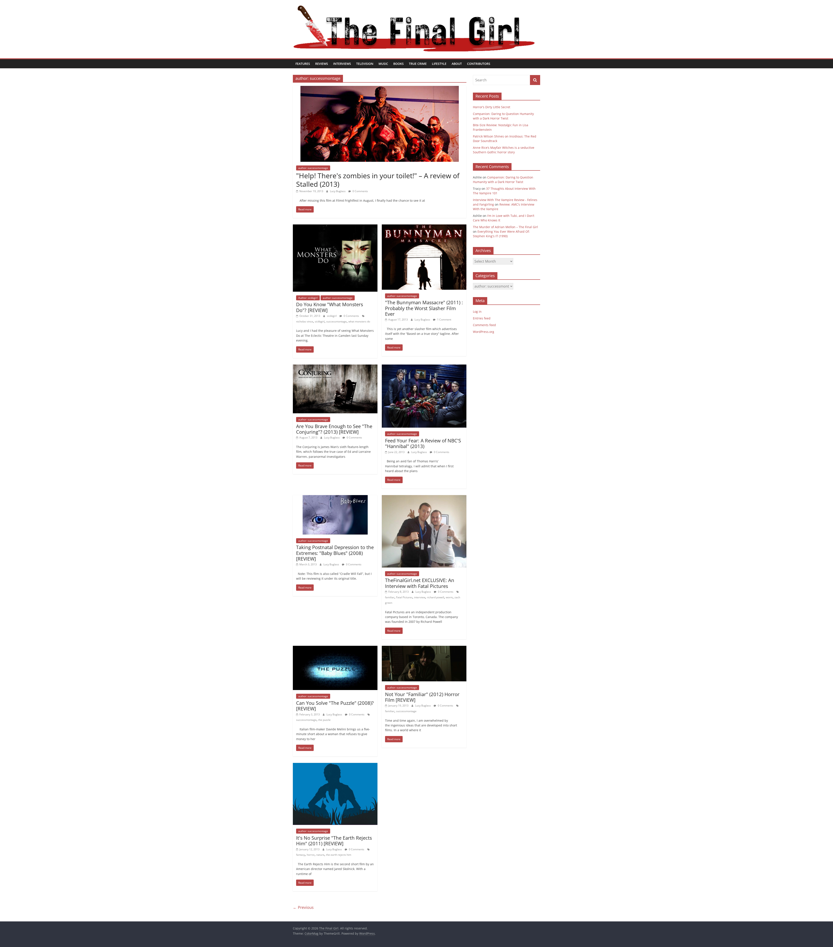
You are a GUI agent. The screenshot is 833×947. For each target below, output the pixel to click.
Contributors (478, 64)
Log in (477, 311)
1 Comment (443, 319)
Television (364, 64)
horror (311, 855)
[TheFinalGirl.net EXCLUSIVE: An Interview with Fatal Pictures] (424, 497)
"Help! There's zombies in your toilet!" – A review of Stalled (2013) (377, 179)
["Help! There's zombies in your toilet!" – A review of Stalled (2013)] (379, 88)
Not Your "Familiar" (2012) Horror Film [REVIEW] (422, 697)
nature (320, 855)
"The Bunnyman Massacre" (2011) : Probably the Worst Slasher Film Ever (424, 308)
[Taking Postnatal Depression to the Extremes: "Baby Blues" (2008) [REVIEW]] (335, 497)
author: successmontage (313, 168)
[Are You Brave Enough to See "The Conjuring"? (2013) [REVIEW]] (335, 367)
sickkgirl (332, 316)
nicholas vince (304, 321)
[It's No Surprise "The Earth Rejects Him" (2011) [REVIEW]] (335, 765)
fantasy (300, 855)
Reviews (321, 64)
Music (383, 64)
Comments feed (484, 325)
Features (302, 64)
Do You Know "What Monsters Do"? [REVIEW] (329, 307)
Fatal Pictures (404, 597)
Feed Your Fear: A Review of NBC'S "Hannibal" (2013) (423, 443)
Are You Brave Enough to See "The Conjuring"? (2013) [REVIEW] (334, 429)
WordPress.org (483, 332)
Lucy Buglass (338, 191)
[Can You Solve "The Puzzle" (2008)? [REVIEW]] (335, 648)
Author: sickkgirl (308, 298)
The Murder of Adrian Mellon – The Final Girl (505, 227)
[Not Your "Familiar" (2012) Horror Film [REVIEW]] (424, 648)
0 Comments (360, 191)
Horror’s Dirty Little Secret (491, 107)
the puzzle (324, 720)
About (457, 64)
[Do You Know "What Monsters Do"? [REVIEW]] (335, 227)
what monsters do (359, 321)
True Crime (418, 64)
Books (398, 64)
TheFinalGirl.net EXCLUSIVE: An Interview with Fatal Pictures (419, 583)
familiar (389, 597)
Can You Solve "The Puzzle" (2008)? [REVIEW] (335, 706)
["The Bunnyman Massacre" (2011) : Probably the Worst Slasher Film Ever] (424, 227)
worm (449, 597)
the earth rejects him (338, 855)
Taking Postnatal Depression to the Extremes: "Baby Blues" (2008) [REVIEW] (335, 553)
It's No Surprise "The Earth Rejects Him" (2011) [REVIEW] (334, 840)
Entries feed (481, 318)
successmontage (336, 321)
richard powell (435, 597)
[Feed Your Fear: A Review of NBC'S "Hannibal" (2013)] (424, 367)
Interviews (342, 64)
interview (419, 597)
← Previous (303, 907)
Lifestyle (439, 64)
